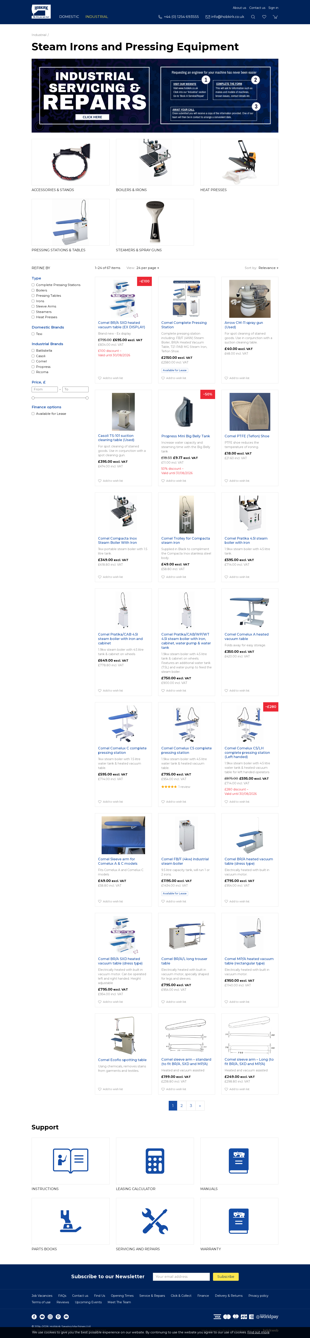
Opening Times (122, 1296)
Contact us (257, 8)
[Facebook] (34, 1317)
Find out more (258, 1332)
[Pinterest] (58, 1317)
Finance (203, 1296)
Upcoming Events (88, 1302)
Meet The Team (119, 1302)
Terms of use (41, 1302)
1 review (184, 787)
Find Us (99, 1296)
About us (239, 8)
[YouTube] (42, 1317)
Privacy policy (258, 1296)
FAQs (62, 1296)
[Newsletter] (66, 1317)
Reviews (63, 1302)
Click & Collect (181, 1296)
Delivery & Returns (229, 1296)
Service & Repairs (152, 1296)
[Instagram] (50, 1317)
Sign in (273, 8)
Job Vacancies (42, 1296)
